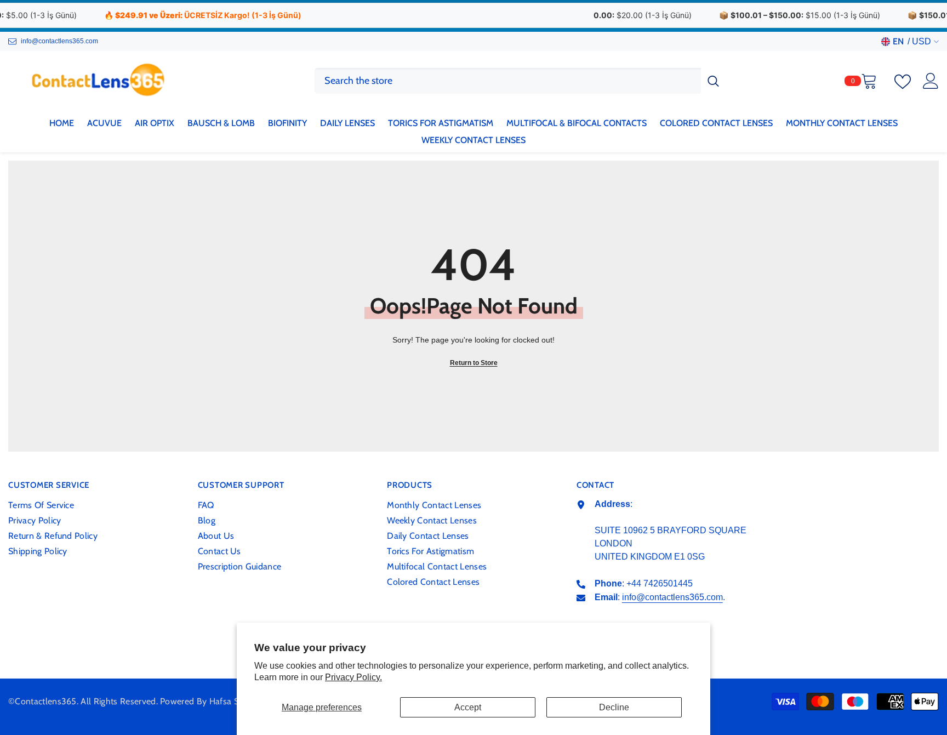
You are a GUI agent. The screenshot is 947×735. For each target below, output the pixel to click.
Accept (467, 707)
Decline (614, 707)
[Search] (520, 81)
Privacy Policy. (353, 677)
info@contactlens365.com (59, 41)
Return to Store (474, 363)
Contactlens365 (45, 701)
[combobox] (508, 81)
